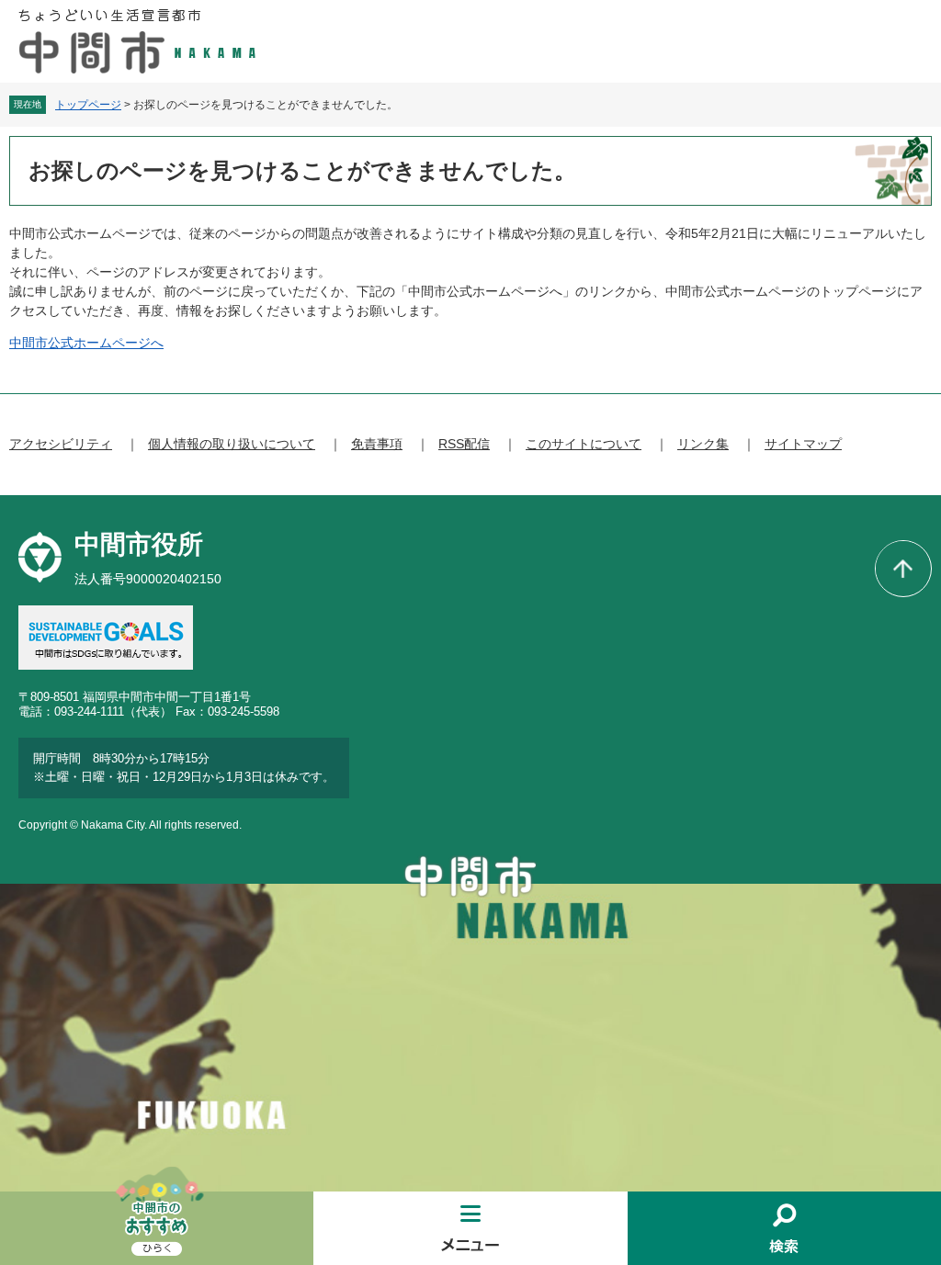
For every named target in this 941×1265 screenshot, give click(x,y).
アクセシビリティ (60, 443)
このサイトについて (583, 443)
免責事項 (376, 443)
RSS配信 (464, 443)
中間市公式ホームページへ (86, 342)
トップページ (88, 104)
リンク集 (703, 443)
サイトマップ (803, 443)
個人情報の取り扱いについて (231, 443)
